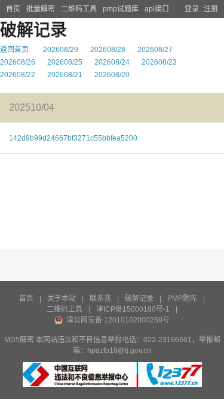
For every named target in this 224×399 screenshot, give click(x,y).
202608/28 (107, 49)
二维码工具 (79, 9)
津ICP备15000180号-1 (133, 309)
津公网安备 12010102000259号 (118, 320)
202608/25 (64, 62)
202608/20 (112, 75)
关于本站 (61, 298)
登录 (192, 9)
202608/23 (159, 62)
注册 (211, 9)
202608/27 (155, 49)
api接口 (157, 9)
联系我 (100, 298)
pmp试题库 (121, 9)
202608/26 (17, 62)
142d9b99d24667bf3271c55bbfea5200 (73, 138)
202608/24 (112, 62)
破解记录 (139, 298)
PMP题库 (182, 298)
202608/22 (17, 75)
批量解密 (40, 9)
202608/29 (60, 49)
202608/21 (64, 75)
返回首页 (14, 49)
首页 (13, 9)
